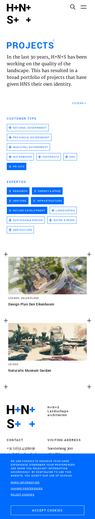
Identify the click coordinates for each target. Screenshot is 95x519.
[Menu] (83, 7)
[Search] (72, 7)
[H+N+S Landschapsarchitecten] (21, 416)
